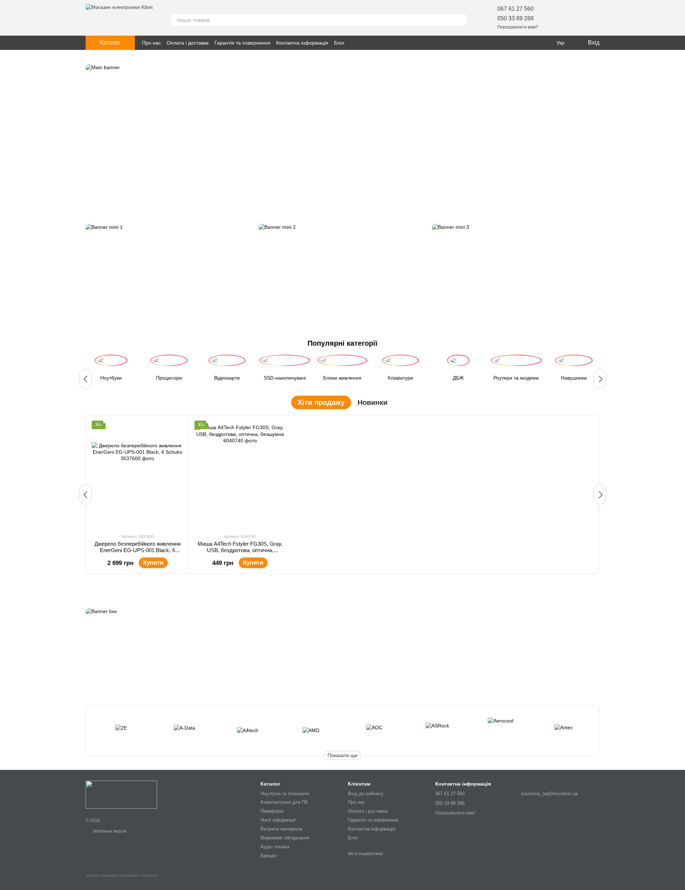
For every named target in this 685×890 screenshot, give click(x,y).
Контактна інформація (302, 43)
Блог (339, 43)
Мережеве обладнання (284, 837)
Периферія (272, 811)
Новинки (372, 402)
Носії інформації (278, 820)
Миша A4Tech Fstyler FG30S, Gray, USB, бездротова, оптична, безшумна (240, 550)
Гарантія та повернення (242, 43)
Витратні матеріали (281, 829)
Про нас (151, 43)
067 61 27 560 (515, 9)
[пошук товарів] (460, 20)
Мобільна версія (109, 831)
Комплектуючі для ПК (284, 802)
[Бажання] (556, 18)
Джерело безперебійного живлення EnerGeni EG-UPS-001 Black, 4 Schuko (138, 550)
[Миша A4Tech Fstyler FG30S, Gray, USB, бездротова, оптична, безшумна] (240, 474)
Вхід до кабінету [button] (366, 793)
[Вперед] (599, 379)
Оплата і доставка (188, 43)
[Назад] (85, 379)
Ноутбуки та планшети (284, 793)
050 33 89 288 (515, 18)
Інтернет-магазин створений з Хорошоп (121, 875)
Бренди (268, 855)
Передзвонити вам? (517, 27)
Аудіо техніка (274, 846)
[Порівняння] (575, 18)
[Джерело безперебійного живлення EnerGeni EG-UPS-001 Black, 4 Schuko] (137, 474)
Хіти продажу (321, 402)
